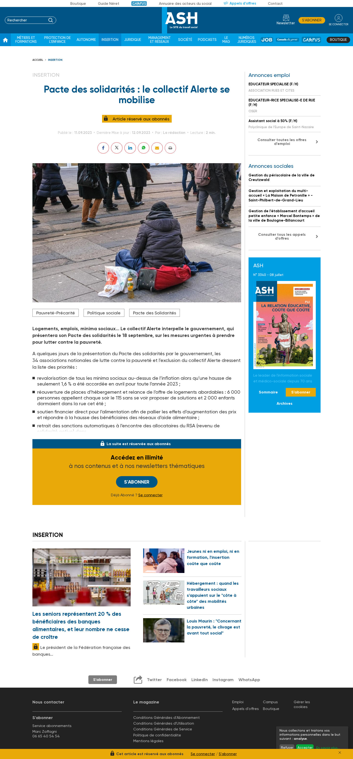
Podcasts (207, 40)
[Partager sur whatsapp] (143, 148)
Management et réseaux (159, 40)
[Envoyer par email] (157, 148)
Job (266, 40)
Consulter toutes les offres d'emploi (281, 141)
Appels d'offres (243, 3)
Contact (275, 3)
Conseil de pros (287, 40)
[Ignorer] (340, 752)
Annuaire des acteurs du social (185, 3)
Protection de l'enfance (57, 40)
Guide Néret (108, 3)
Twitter (154, 679)
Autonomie (86, 40)
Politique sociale (104, 312)
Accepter (305, 747)
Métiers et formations (26, 40)
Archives (284, 403)
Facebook (177, 679)
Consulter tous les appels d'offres (282, 236)
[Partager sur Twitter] (116, 148)
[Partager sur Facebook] (103, 148)
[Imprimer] (170, 148)
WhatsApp (249, 679)
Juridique (132, 40)
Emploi (237, 702)
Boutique (78, 3)
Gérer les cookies (302, 704)
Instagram (223, 679)
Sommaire (268, 392)
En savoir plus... (328, 748)
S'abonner (312, 20)
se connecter (338, 24)
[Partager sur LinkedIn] (130, 148)
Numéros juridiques (246, 40)
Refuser (287, 747)
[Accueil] (5, 40)
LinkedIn (199, 679)
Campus (139, 3)
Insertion (110, 40)
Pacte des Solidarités (154, 312)
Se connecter (150, 495)
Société (185, 40)
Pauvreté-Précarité (55, 312)
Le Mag (226, 40)
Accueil (37, 60)
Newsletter (286, 23)
